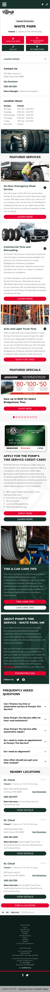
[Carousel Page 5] (25, 417)
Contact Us (26, 968)
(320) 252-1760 (10, 880)
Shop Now (25, 408)
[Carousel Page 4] (22, 417)
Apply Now (25, 513)
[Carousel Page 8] (33, 417)
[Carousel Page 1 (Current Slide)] (14, 417)
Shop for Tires (25, 359)
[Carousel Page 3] (19, 417)
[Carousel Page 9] (36, 417)
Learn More (25, 217)
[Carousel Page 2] (17, 417)
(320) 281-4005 (11, 837)
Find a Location (25, 905)
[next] (45, 141)
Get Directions (35, 47)
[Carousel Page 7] (31, 417)
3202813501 (9, 667)
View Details (25, 810)
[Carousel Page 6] (28, 417)
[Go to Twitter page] (27, 976)
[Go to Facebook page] (23, 976)
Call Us (13, 49)
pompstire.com (25, 673)
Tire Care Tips (25, 601)
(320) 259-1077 (10, 797)
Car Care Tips (25, 607)
